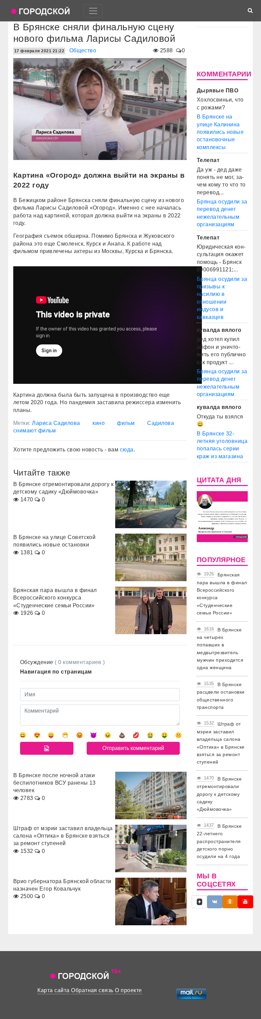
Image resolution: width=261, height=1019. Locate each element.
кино (98, 423)
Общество (83, 50)
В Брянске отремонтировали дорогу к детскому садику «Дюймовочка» (219, 794)
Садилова (160, 423)
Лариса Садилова (56, 423)
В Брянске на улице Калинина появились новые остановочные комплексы (220, 132)
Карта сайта (53, 990)
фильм (126, 423)
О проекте (128, 990)
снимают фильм (34, 430)
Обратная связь (92, 990)
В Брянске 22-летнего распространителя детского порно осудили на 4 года (219, 841)
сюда (127, 449)
